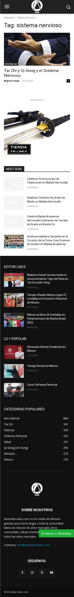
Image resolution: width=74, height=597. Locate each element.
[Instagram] (32, 572)
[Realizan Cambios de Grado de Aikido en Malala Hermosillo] (14, 203)
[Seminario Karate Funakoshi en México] (14, 352)
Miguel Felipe (12, 80)
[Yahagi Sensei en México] (14, 371)
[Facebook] (22, 572)
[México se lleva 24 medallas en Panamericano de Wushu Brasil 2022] (14, 320)
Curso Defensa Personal (42, 384)
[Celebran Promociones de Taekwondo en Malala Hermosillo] (14, 184)
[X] (42, 572)
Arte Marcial (11, 64)
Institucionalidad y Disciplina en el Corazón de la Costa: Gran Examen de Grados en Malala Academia (48, 240)
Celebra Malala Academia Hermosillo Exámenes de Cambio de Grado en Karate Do (47, 220)
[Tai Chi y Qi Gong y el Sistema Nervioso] (37, 49)
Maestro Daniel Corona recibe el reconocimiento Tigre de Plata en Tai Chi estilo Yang (47, 278)
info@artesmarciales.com (33, 545)
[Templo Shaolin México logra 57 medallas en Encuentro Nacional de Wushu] (14, 300)
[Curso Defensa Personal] (14, 390)
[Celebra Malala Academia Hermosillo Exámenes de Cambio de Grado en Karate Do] (14, 221)
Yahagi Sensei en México (42, 365)
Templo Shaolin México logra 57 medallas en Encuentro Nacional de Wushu (47, 298)
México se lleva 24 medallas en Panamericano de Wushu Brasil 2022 (46, 318)
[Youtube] (51, 572)
